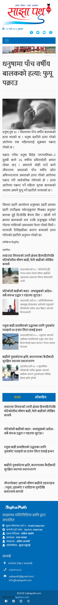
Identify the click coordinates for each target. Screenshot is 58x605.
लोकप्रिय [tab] (40, 397)
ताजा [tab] (17, 397)
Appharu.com (22, 597)
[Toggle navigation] (6, 40)
